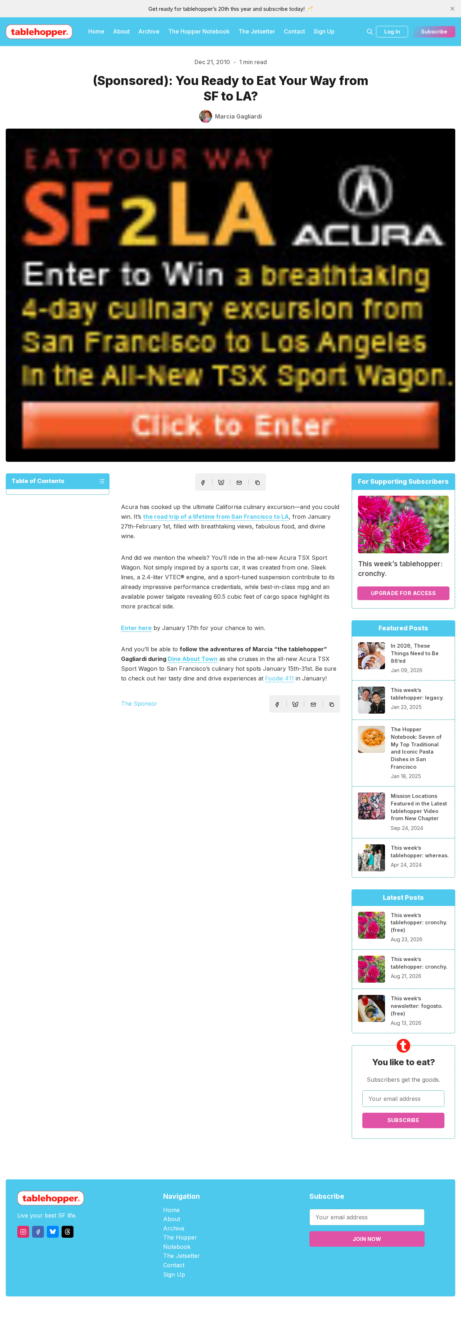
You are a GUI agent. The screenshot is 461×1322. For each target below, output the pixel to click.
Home (96, 31)
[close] (452, 8)
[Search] (369, 31)
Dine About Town (193, 658)
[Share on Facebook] (202, 482)
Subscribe (434, 31)
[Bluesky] (53, 1232)
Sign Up (324, 31)
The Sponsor (139, 703)
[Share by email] (239, 482)
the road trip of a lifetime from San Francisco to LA (216, 516)
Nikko (299, 1309)
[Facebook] (38, 1232)
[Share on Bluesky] (221, 483)
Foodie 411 (279, 678)
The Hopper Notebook (199, 31)
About (121, 31)
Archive (149, 31)
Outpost (269, 1309)
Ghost (248, 1309)
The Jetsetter (256, 31)
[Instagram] (23, 1232)
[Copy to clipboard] (258, 483)
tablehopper (187, 1309)
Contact (294, 31)
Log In (392, 31)
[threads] (67, 1232)
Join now (367, 1239)
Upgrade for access (403, 593)
